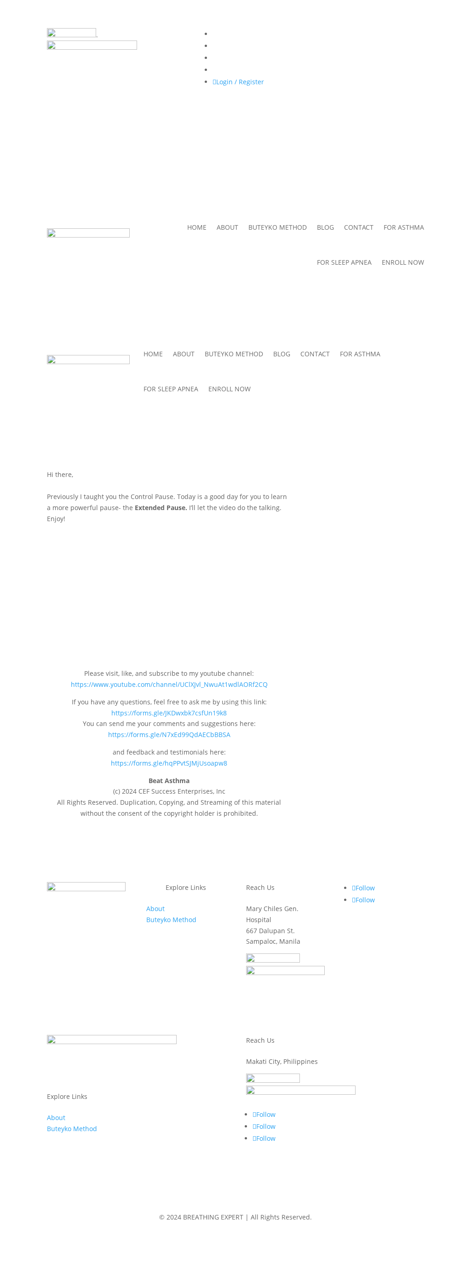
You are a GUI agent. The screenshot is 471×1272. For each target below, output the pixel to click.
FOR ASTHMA (404, 227)
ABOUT (227, 227)
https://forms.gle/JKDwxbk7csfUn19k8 (169, 713)
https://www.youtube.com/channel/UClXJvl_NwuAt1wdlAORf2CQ (169, 684)
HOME (197, 227)
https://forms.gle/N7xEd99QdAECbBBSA (169, 734)
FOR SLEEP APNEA (344, 262)
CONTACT (358, 227)
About (155, 908)
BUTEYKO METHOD (277, 227)
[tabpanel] (169, 644)
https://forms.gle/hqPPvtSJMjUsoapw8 (169, 763)
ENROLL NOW (403, 262)
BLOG (325, 227)
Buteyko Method (171, 919)
